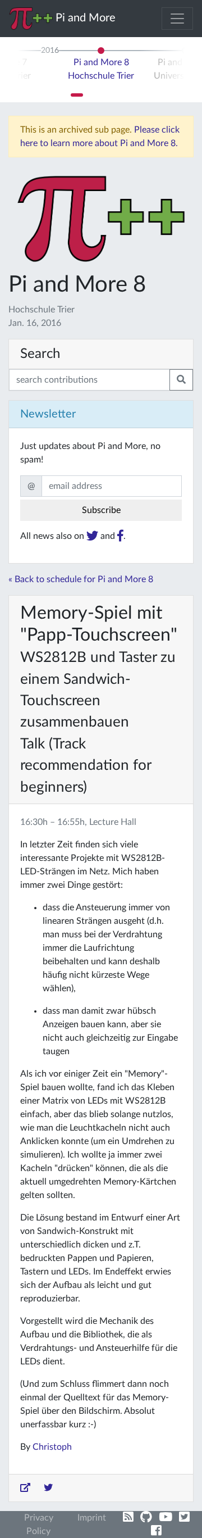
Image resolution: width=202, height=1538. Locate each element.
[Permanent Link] (25, 1487)
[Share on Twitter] (48, 1487)
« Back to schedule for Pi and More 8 (80, 579)
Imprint (91, 1517)
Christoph (52, 1446)
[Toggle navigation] (177, 18)
